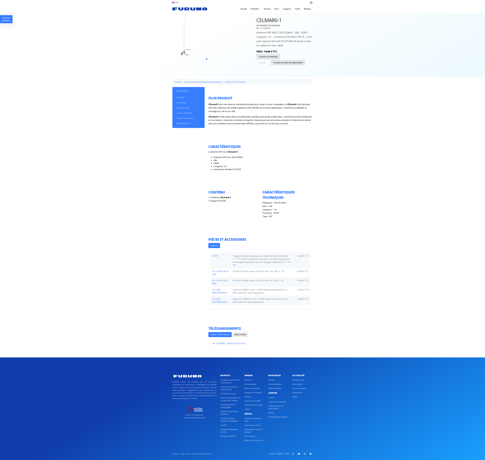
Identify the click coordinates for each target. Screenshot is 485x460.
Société (271, 380)
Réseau (307, 8)
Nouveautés (297, 384)
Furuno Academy (299, 388)
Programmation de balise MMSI (276, 407)
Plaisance (248, 380)
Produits (254, 8)
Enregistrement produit (277, 417)
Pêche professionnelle (253, 405)
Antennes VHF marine (235, 82)
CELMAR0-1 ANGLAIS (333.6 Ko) (230, 343)
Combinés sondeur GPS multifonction (230, 381)
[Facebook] (293, 454)
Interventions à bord (252, 425)
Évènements (297, 392)
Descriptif (180, 97)
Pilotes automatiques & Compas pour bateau (230, 399)
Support (287, 8)
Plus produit (181, 102)
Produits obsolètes (228, 436)
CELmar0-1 (182, 91)
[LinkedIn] (310, 454)
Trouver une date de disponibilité (288, 62)
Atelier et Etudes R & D (253, 440)
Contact (271, 397)
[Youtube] (299, 454)
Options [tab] (214, 245)
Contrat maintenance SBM (253, 419)
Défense (247, 396)
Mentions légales (276, 453)
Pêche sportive (250, 384)
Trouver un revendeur (268, 56)
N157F (215, 256)
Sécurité (223, 425)
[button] (175, 2)
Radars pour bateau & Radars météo (229, 388)
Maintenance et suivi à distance (253, 430)
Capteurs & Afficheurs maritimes (229, 412)
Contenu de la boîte (184, 113)
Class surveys (249, 436)
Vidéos (295, 396)
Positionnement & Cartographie (227, 405)
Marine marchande (252, 388)
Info (276, 8)
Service (267, 8)
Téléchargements (183, 123)
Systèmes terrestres (252, 401)
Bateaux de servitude (253, 392)
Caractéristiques (183, 108)
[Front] (189, 8)
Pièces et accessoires (185, 118)
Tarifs (297, 8)
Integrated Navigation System (229, 430)
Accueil (243, 8)
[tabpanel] (206, 41)
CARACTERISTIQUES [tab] (220, 334)
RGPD (286, 453)
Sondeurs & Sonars (228, 393)
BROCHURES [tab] (240, 334)
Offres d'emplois (275, 388)
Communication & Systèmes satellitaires (203, 82)
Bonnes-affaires (274, 384)
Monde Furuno (298, 380)
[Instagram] (304, 454)
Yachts (247, 409)
